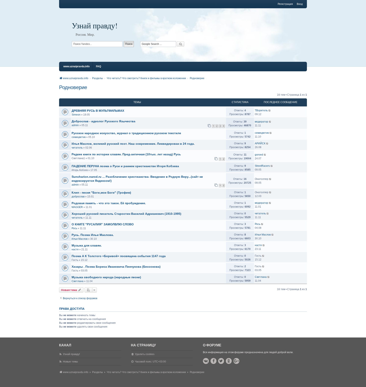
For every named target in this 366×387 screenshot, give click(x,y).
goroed (259, 154)
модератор (261, 121)
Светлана (77, 281)
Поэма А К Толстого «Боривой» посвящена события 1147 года (119, 256)
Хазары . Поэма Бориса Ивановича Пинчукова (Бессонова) (116, 266)
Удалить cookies (144, 354)
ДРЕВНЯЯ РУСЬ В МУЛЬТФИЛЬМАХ (98, 110)
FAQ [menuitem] (98, 66)
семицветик (79, 137)
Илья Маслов (79, 238)
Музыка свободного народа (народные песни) (106, 277)
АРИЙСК (260, 143)
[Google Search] (180, 44)
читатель (77, 147)
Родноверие (73, 87)
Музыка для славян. (87, 245)
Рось (74, 228)
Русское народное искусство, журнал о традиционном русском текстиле (126, 133)
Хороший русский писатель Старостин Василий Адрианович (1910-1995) (126, 213)
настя (75, 249)
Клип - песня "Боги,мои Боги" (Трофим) (101, 192)
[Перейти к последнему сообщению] (269, 110)
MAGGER (77, 207)
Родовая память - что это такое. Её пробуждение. (109, 203)
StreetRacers (262, 165)
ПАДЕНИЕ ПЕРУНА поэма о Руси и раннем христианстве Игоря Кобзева (125, 166)
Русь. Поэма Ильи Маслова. (93, 235)
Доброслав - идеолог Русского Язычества (103, 121)
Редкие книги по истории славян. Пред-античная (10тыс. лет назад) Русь (126, 154)
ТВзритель (261, 110)
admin (75, 125)
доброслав (78, 196)
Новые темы (70, 361)
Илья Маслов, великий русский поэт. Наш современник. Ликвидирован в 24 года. (133, 143)
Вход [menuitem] (300, 4)
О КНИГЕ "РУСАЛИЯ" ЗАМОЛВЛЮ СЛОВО (103, 224)
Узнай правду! (95, 25)
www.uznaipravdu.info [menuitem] (76, 66)
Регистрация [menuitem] (285, 4)
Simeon (76, 114)
